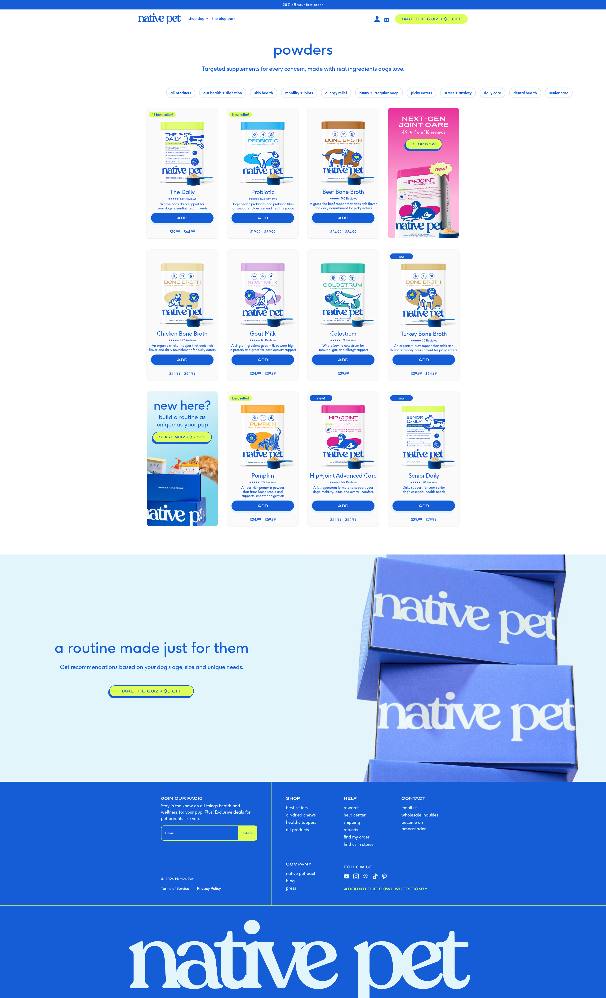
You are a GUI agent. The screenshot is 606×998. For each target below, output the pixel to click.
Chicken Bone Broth (182, 333)
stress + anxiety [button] (458, 92)
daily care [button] (492, 92)
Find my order (356, 837)
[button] (386, 19)
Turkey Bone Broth (424, 333)
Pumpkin (262, 475)
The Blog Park (224, 18)
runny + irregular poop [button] (379, 92)
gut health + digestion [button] (222, 92)
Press (291, 888)
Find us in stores (359, 844)
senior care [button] (558, 92)
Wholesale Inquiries (419, 815)
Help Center (354, 815)
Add (182, 218)
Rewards (352, 807)
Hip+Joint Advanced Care (343, 475)
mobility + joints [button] (299, 92)
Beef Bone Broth (343, 191)
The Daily (182, 191)
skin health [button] (263, 92)
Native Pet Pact (300, 873)
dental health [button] (525, 92)
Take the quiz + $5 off (431, 19)
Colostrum (343, 333)
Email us (409, 807)
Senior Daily (424, 475)
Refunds (351, 829)
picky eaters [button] (421, 92)
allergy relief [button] (336, 92)
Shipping (352, 822)
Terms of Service (175, 888)
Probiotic (262, 191)
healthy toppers (301, 822)
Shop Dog (196, 18)
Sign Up (247, 833)
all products (297, 829)
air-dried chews (301, 815)
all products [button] (180, 92)
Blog (290, 880)
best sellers (297, 807)
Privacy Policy (209, 888)
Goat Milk (263, 333)
